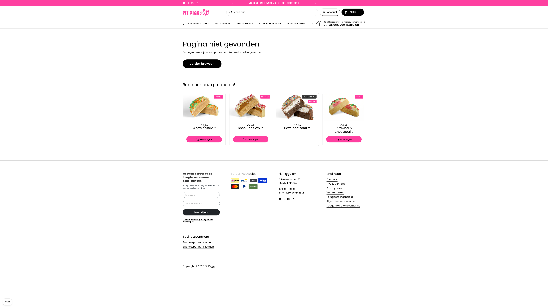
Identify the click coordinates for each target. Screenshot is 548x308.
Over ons (332, 179)
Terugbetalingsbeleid (340, 197)
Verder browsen (202, 64)
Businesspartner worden (197, 242)
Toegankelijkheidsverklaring (343, 205)
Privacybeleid (335, 188)
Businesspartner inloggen (198, 246)
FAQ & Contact (336, 184)
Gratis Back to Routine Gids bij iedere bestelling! (274, 3)
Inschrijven (201, 212)
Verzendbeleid (335, 192)
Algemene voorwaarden (341, 201)
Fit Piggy (210, 266)
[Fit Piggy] (196, 12)
